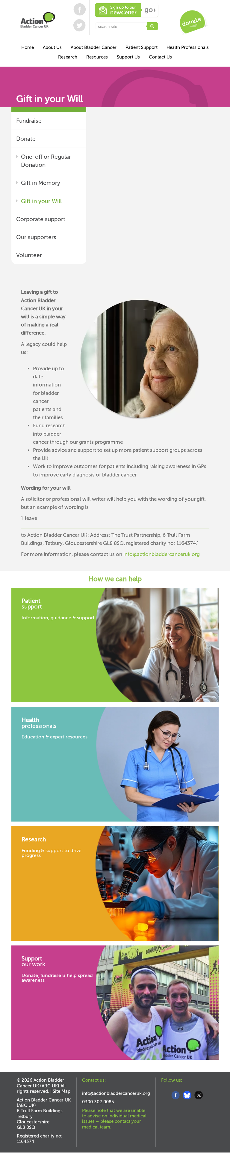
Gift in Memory (40, 183)
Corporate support (40, 219)
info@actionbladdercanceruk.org (161, 554)
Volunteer (29, 255)
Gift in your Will (41, 201)
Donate (26, 139)
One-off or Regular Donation (46, 161)
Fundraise (29, 121)
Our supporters (36, 237)
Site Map (61, 1091)
